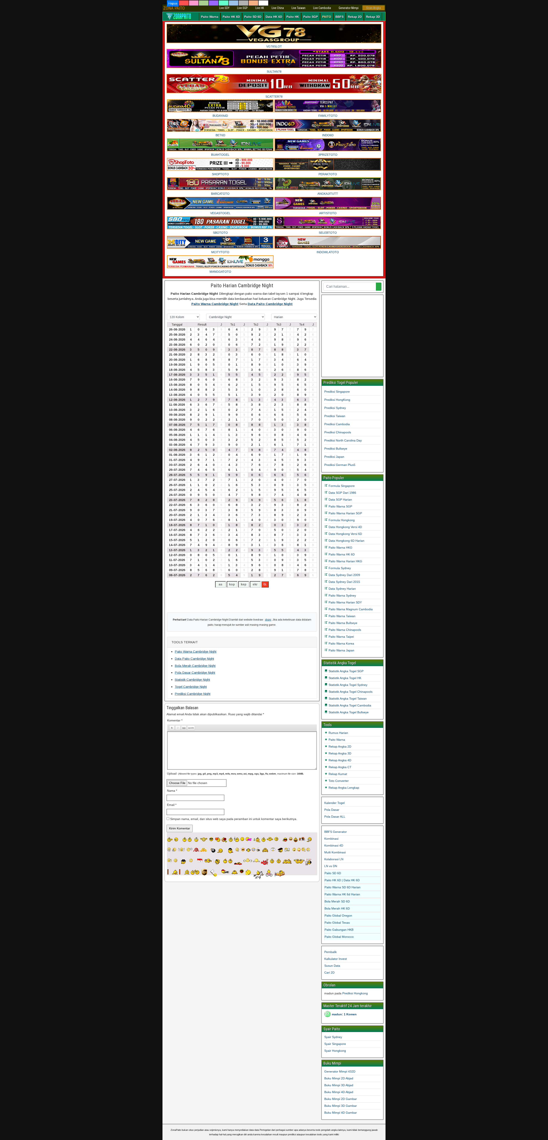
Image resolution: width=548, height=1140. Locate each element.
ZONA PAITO (174, 8)
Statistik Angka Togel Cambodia (349, 705)
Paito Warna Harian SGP (345, 513)
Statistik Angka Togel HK (344, 678)
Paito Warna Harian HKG (345, 561)
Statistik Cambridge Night (192, 679)
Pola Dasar (331, 809)
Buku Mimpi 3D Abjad (338, 1085)
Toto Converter (338, 780)
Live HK (259, 8)
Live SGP (242, 8)
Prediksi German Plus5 (339, 465)
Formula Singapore (341, 486)
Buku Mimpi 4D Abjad (338, 1092)
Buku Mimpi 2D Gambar (340, 1099)
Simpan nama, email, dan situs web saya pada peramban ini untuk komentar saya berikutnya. (233, 819)
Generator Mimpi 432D (339, 1071)
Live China (278, 8)
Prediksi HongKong (337, 399)
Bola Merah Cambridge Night (195, 665)
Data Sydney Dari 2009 (344, 575)
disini (268, 619)
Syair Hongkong (335, 1050)
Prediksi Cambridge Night (192, 694)
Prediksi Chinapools (337, 432)
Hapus (172, 3)
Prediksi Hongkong (355, 993)
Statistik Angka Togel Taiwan (347, 698)
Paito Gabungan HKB (339, 929)
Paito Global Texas (337, 922)
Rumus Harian (338, 733)
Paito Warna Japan (341, 650)
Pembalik (330, 952)
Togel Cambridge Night (191, 686)
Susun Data (332, 965)
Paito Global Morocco (339, 936)
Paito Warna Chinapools (344, 629)
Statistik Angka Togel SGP (345, 671)
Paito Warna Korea (341, 643)
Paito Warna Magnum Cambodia (350, 609)
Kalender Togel (334, 803)
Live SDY (224, 8)
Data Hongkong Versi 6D (345, 534)
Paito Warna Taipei (341, 636)
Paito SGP (310, 16)
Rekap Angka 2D (339, 746)
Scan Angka (373, 8)
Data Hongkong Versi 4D (345, 527)
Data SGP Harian (340, 499)
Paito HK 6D (231, 16)
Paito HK (292, 16)
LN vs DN (330, 866)
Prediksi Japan (334, 456)
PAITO (326, 16)
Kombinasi (331, 838)
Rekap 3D (373, 16)
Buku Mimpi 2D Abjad (338, 1078)
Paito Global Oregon (338, 915)
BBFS (339, 16)
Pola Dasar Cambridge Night (195, 672)
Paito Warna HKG (340, 547)
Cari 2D (329, 972)
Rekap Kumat (337, 774)
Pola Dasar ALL (334, 816)
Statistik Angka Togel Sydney (347, 685)
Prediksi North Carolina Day (343, 440)
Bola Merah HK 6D (337, 908)
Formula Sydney (339, 568)
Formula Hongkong (341, 520)
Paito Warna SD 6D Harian (342, 887)
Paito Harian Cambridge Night (242, 286)
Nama (172, 790)
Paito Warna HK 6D (341, 554)
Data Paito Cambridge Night (270, 304)
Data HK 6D (274, 16)
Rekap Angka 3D (339, 753)
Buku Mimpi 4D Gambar (340, 1112)
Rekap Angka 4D (339, 760)
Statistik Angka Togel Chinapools (350, 691)
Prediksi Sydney (335, 408)
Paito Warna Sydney (342, 595)
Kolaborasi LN (333, 859)
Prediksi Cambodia (337, 424)
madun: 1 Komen (344, 1014)
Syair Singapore (335, 1044)
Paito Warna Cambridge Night (214, 304)
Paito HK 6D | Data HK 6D (342, 880)
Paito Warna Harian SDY (345, 602)
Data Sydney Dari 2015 (344, 581)
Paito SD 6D (252, 16)
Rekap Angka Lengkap (343, 787)
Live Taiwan (298, 8)
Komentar (174, 720)
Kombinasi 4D (333, 845)
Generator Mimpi (349, 8)
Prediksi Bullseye (335, 448)
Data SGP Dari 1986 (342, 492)
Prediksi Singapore (337, 391)
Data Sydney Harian (342, 588)
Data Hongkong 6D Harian (346, 540)
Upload (235, 773)
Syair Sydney (333, 1037)
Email (171, 804)
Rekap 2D (355, 16)
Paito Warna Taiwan (341, 616)
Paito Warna (209, 16)
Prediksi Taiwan (334, 416)
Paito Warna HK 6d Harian (342, 894)
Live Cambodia (322, 8)
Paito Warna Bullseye (342, 623)
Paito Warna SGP (340, 506)
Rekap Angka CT (339, 767)
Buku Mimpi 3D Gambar (340, 1105)
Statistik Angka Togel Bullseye (348, 712)
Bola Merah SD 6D (337, 901)
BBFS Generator (335, 831)
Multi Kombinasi (335, 852)
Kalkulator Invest (335, 958)
